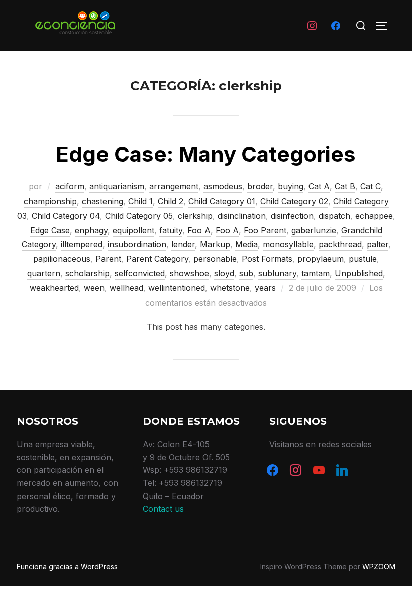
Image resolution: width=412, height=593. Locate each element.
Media (246, 244)
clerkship (195, 216)
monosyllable (288, 244)
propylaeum (320, 259)
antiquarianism (116, 186)
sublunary (277, 273)
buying (290, 186)
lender (183, 244)
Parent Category (157, 259)
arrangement (173, 186)
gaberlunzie (313, 230)
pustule (363, 259)
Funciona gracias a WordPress (67, 566)
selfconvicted (140, 273)
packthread (340, 244)
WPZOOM (378, 566)
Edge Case (50, 230)
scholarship (87, 273)
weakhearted (54, 288)
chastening (102, 201)
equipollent (133, 230)
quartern (43, 273)
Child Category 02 (294, 201)
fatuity (170, 230)
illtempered (81, 244)
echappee (374, 216)
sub (246, 273)
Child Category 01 (221, 201)
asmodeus (222, 186)
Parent (108, 259)
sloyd (224, 273)
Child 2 (170, 201)
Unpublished (359, 273)
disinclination (242, 216)
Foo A (199, 230)
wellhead (126, 288)
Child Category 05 (139, 216)
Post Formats (267, 259)
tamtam (315, 273)
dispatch (334, 216)
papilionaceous (61, 259)
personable (215, 259)
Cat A (319, 186)
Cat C (370, 186)
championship (50, 201)
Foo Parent (265, 230)
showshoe (189, 273)
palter (377, 244)
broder (260, 186)
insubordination (137, 244)
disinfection (292, 216)
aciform (69, 186)
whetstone (230, 288)
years (265, 288)
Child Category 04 (66, 216)
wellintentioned (176, 288)
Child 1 (140, 201)
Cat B (345, 186)
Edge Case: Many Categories (206, 154)
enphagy (91, 230)
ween (94, 288)
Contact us (163, 509)
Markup (215, 244)
